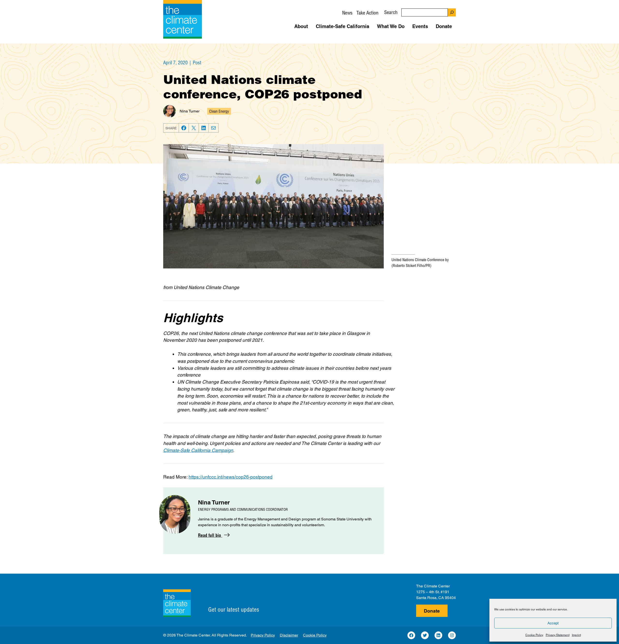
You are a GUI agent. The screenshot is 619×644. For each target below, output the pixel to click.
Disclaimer (289, 635)
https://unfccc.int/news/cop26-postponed (231, 477)
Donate (432, 611)
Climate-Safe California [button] (342, 26)
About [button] (301, 26)
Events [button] (420, 26)
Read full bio (210, 535)
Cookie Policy (534, 635)
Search (391, 12)
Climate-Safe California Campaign (198, 450)
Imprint (576, 635)
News (347, 13)
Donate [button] (444, 26)
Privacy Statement (557, 635)
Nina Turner (189, 111)
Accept (553, 623)
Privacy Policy (263, 635)
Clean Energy (219, 111)
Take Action (367, 13)
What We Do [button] (391, 26)
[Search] (452, 12)
